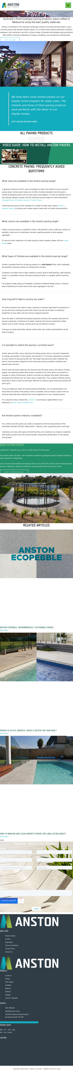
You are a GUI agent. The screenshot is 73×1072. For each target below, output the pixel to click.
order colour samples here (23, 402)
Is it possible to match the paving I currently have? (28, 345)
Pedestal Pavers (22, 200)
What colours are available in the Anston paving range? (30, 221)
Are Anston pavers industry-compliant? (22, 415)
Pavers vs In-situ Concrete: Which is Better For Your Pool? (28, 731)
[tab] (36, 180)
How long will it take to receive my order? (23, 299)
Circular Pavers (36, 200)
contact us (32, 400)
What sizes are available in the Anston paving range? (29, 181)
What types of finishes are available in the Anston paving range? (35, 256)
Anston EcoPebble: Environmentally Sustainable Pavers (27, 627)
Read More (4, 630)
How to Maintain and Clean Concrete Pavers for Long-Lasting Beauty (33, 834)
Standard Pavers (8, 200)
